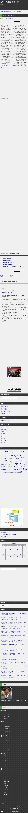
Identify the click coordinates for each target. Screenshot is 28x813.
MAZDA (3, 433)
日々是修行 (4, 710)
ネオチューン (5, 536)
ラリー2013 (6, 740)
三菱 (3, 435)
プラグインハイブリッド (7, 65)
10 (3, 552)
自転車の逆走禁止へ (7, 258)
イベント (5, 771)
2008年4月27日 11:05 (7, 292)
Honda (3, 431)
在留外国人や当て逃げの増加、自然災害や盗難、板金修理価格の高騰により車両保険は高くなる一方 (14, 636)
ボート (3, 768)
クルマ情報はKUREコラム (7, 409)
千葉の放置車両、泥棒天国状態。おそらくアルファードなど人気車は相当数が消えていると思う (14, 645)
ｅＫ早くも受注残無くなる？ (9, 262)
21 (17, 554)
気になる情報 (5, 443)
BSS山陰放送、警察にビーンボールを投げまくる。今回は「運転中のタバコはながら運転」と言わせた (14, 676)
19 (10, 554)
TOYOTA (4, 427)
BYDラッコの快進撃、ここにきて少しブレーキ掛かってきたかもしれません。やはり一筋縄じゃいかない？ (14, 627)
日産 (6, 787)
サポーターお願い (5, 406)
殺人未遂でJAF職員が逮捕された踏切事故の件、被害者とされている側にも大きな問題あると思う (14, 618)
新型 (7, 472)
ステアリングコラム (21, 460)
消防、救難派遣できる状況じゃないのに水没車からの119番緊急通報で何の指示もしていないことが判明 (14, 623)
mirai (7, 452)
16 (24, 552)
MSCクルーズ (13, 452)
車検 (5, 733)
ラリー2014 (6, 738)
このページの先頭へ (15, 811)
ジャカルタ (4, 460)
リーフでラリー (7, 714)
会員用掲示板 (5, 532)
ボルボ (2, 464)
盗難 (16, 472)
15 (20, 552)
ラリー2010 (6, 747)
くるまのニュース (5, 413)
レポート (5, 777)
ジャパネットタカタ (13, 460)
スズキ (3, 438)
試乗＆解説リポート (8, 731)
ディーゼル (7, 462)
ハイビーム (22, 462)
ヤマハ (6, 783)
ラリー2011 (6, 744)
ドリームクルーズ (14, 462)
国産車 (5, 755)
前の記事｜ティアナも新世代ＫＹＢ (8, 275)
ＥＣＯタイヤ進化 (7, 260)
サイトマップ (4, 803)
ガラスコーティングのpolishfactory (9, 534)
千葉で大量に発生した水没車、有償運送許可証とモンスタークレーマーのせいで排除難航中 (14, 650)
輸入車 (3, 442)
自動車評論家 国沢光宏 (9, 2)
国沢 (6, 469)
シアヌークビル (14, 458)
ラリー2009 (6, 746)
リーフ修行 (6, 712)
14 (17, 552)
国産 (5, 779)
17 (3, 554)
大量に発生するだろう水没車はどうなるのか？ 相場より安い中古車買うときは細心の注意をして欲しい (14, 654)
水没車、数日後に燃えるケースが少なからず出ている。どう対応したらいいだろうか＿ (14, 667)
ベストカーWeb (5, 408)
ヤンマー (7, 781)
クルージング (6, 773)
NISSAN (4, 429)
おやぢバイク (6, 718)
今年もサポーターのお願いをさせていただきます (14, 266)
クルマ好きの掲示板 (6, 411)
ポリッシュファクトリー (7, 464)
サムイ (8, 458)
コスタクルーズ (16, 456)
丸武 (24, 466)
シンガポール (22, 458)
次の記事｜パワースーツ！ (6, 276)
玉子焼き (13, 472)
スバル (3, 436)
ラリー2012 (6, 742)
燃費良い (9, 472)
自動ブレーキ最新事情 (8, 264)
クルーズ (7, 456)
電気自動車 (7, 726)
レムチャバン (7, 466)
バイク (3, 753)
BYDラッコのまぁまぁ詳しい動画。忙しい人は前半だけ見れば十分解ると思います (14, 663)
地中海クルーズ (14, 470)
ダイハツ (4, 440)
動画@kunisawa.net (6, 420)
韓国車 (6, 728)
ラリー (2, 466)
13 (14, 552)
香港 (21, 472)
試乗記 (18, 472)
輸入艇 (5, 792)
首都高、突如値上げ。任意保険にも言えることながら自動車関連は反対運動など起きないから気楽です (14, 614)
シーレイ (7, 794)
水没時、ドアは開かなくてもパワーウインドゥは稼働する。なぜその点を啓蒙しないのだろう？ (14, 672)
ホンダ (26, 462)
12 (10, 552)
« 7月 (2, 562)
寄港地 (23, 469)
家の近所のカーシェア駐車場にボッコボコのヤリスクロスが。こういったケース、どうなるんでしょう (14, 632)
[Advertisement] (14, 83)
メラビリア (17, 464)
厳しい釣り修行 (7, 716)
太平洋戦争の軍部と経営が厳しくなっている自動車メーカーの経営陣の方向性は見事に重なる (14, 658)
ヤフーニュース (24, 464)
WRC (23, 452)
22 (20, 554)
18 (7, 554)
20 (14, 554)
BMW (6, 765)
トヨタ (6, 785)
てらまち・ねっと (8, 290)
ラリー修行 (4, 735)
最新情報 (10, 18)
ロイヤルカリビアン (17, 466)
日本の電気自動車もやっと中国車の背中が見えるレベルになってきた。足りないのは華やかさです (14, 641)
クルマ (3, 721)
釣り (5, 775)
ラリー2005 (6, 749)
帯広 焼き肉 (3, 472)
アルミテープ (20, 454)
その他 (6, 789)
